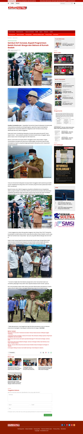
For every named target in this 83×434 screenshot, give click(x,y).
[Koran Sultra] (17, 8)
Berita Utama (12, 31)
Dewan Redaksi (20, 34)
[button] (72, 3)
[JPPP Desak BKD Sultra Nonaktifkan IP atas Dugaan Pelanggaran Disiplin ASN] (58, 103)
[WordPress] (69, 425)
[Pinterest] (67, 425)
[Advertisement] (41, 21)
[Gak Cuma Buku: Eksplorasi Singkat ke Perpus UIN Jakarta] (64, 195)
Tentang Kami (12, 34)
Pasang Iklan (28, 34)
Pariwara (46, 31)
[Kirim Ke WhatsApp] (51, 353)
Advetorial (10, 40)
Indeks (12, 3)
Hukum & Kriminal (29, 31)
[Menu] (9, 3)
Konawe (15, 40)
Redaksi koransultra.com (15, 50)
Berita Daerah (19, 31)
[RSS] (74, 425)
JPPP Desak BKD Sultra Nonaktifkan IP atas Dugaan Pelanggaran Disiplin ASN (67, 104)
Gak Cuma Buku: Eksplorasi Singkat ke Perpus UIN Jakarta (65, 203)
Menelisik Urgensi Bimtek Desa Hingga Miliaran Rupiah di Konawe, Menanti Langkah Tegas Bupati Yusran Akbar (68, 45)
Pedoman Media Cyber (38, 34)
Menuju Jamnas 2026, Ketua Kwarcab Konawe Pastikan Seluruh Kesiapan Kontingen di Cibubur (28, 345)
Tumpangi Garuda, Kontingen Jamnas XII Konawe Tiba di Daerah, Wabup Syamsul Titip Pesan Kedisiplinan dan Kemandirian (30, 336)
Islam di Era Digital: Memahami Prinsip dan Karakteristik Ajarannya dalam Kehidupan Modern (65, 208)
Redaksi (17, 3)
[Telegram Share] (48, 353)
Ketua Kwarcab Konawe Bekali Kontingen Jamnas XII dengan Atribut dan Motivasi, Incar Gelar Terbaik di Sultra (28, 342)
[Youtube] (72, 425)
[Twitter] (65, 425)
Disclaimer (55, 34)
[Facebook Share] (41, 353)
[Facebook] (62, 425)
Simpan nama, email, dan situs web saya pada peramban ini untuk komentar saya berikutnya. (30, 411)
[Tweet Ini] (43, 353)
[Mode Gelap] (74, 3)
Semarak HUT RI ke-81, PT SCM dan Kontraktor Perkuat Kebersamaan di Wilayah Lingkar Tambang (28, 333)
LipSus (41, 31)
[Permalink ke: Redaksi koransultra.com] (9, 50)
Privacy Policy (48, 34)
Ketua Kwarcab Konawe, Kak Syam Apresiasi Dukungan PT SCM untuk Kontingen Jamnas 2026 (36, 1)
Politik (36, 31)
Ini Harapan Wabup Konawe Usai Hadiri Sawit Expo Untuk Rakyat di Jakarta (25, 347)
